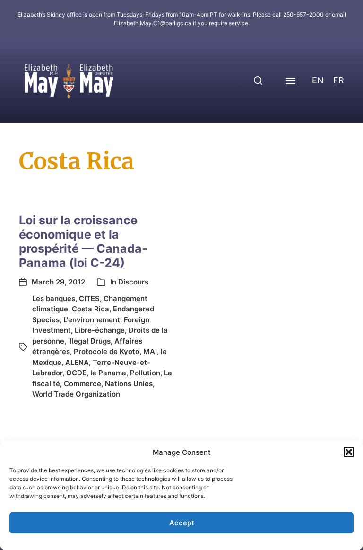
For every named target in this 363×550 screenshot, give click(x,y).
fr (338, 80)
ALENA (77, 362)
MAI (150, 351)
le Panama (108, 372)
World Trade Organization (76, 394)
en (318, 80)
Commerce (82, 383)
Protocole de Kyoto (106, 351)
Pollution (145, 372)
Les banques (53, 298)
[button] (349, 452)
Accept (181, 522)
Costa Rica (90, 308)
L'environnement (91, 319)
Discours (133, 281)
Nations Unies (129, 383)
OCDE (76, 372)
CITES (89, 298)
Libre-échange (100, 330)
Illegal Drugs (89, 341)
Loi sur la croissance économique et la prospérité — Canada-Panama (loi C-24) (83, 241)
